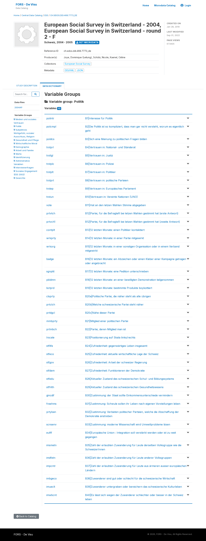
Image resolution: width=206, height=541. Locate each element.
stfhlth (50, 387)
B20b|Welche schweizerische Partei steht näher (114, 304)
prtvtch (50, 213)
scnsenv (51, 424)
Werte (18, 154)
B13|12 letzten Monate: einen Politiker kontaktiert (115, 230)
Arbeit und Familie (24, 150)
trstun (50, 196)
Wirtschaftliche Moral (26, 143)
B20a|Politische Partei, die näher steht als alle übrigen (118, 296)
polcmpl (51, 126)
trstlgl (49, 155)
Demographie (22, 147)
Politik (18, 126)
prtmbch (51, 329)
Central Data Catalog (32, 15)
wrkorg (50, 246)
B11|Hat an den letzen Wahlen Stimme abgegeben (115, 205)
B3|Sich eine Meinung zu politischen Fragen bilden (116, 139)
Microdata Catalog (164, 5)
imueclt (50, 486)
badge (50, 259)
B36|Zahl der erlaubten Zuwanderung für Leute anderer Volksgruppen (128, 457)
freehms (51, 403)
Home (146, 5)
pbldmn (51, 279)
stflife (49, 345)
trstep (49, 188)
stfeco (50, 354)
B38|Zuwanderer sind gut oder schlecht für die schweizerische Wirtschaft (130, 478)
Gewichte (20, 178)
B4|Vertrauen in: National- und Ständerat (110, 147)
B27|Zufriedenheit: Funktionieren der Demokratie (115, 370)
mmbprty (51, 321)
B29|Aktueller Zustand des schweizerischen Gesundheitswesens (124, 387)
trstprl (50, 147)
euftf (49, 432)
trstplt (49, 172)
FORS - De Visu (26, 4)
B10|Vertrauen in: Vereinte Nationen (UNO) (111, 196)
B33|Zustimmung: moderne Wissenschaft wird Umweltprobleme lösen (127, 424)
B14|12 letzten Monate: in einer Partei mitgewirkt (114, 238)
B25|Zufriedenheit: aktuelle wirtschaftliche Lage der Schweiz (122, 354)
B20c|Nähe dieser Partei (100, 312)
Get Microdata (88, 42)
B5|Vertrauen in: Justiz (99, 155)
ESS (46, 15)
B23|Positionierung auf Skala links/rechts (110, 337)
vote (49, 205)
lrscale (50, 337)
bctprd (50, 288)
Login (188, 5)
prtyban (51, 412)
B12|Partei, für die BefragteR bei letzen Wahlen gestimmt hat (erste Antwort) (131, 213)
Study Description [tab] (26, 85)
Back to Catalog (27, 516)
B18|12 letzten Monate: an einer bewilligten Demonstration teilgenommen (129, 279)
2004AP (18, 107)
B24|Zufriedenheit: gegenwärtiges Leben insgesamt (116, 345)
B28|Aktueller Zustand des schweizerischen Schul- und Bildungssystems (129, 378)
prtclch (50, 304)
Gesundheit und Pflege (27, 140)
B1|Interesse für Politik (99, 118)
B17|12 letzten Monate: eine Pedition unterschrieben (117, 271)
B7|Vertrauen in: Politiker (100, 172)
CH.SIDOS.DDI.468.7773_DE (63, 15)
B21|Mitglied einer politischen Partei (106, 321)
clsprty (50, 296)
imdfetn (50, 457)
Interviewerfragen (24, 167)
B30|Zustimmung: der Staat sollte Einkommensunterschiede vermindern (129, 395)
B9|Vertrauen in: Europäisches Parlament (110, 188)
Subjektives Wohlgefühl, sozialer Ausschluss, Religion (24, 133)
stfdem (50, 370)
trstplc (50, 163)
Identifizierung (22, 157)
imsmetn (51, 445)
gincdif (50, 395)
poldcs (50, 139)
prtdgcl (50, 312)
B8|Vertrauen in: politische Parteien (106, 180)
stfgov (50, 362)
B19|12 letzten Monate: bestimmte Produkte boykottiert (118, 288)
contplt (50, 230)
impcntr (51, 466)
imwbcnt (51, 495)
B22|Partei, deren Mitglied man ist (105, 329)
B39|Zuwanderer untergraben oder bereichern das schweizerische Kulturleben (133, 486)
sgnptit (50, 271)
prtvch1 (50, 221)
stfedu (50, 378)
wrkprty (51, 238)
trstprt (50, 180)
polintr (50, 118)
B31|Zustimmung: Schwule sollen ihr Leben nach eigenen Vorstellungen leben (132, 403)
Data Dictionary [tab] (52, 86)
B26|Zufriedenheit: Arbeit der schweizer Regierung (116, 362)
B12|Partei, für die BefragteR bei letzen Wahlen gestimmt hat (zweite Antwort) (132, 221)
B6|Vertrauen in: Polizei (99, 163)
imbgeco (51, 478)
